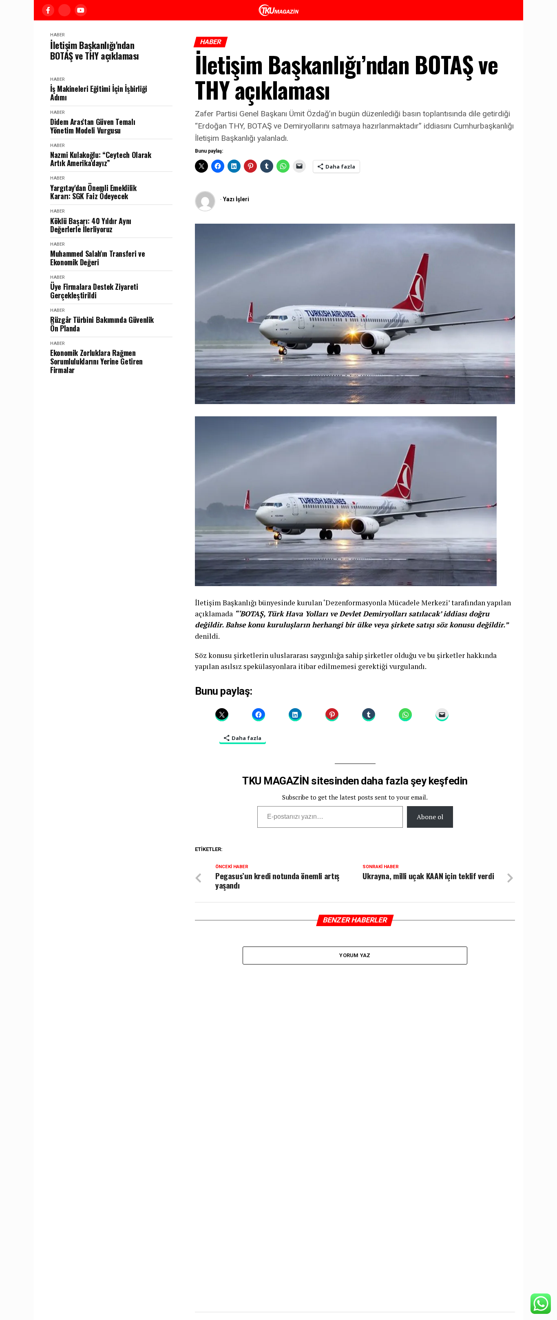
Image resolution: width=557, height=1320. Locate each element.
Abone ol (430, 816)
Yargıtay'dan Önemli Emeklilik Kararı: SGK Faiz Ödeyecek (93, 192)
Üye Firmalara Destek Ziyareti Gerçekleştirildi (94, 290)
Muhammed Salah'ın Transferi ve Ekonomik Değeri (97, 257)
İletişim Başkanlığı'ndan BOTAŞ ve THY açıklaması (94, 50)
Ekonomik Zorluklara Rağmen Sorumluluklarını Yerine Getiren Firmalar (96, 361)
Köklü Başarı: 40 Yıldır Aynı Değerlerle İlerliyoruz (90, 225)
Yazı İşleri (236, 199)
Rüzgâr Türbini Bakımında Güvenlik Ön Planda (102, 324)
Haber (57, 35)
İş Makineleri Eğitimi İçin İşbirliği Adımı (98, 92)
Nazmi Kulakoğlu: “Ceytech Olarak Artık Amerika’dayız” (100, 159)
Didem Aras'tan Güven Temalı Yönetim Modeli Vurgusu (92, 126)
